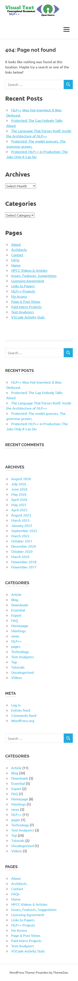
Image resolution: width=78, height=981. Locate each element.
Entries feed (20, 710)
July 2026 (18, 484)
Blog (14, 599)
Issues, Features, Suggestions (34, 275)
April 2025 (19, 510)
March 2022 (20, 536)
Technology (20, 651)
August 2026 (21, 478)
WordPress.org (22, 720)
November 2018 (23, 562)
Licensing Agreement (27, 280)
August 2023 (21, 515)
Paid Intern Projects (26, 306)
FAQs (15, 260)
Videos (16, 677)
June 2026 (19, 489)
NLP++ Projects (23, 291)
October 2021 (21, 541)
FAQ (14, 620)
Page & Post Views (25, 301)
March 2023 (20, 520)
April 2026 (19, 499)
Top (14, 662)
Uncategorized (22, 672)
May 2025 (18, 504)
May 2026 (18, 494)
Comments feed (23, 715)
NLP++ (16, 641)
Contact (17, 254)
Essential (18, 610)
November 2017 (23, 567)
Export (16, 615)
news (15, 636)
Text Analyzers (22, 312)
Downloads (19, 605)
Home (16, 265)
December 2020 (23, 546)
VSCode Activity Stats (28, 317)
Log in (16, 705)
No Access (19, 296)
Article (16, 594)
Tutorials (17, 667)
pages (15, 646)
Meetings (18, 631)
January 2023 (21, 525)
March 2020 (20, 556)
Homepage (19, 625)
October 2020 (21, 551)
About (16, 244)
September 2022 (24, 530)
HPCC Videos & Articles (29, 270)
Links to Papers (23, 286)
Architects (19, 249)
